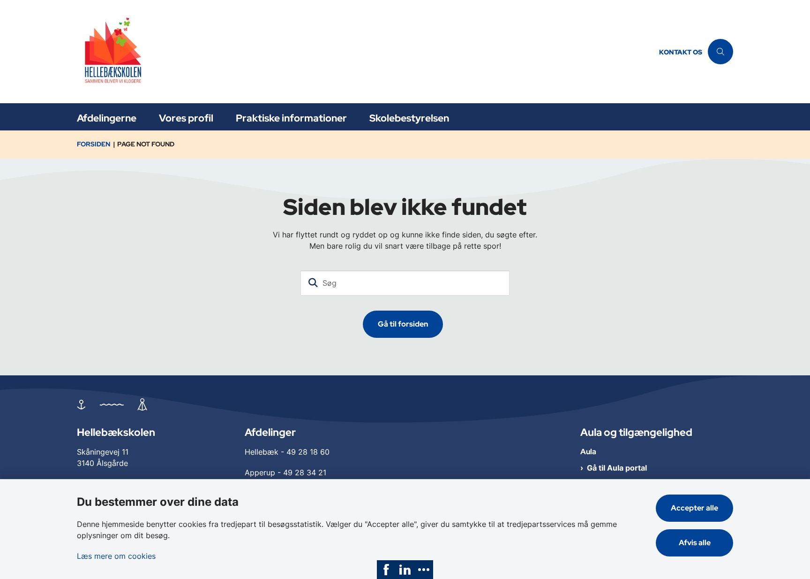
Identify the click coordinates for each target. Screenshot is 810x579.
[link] (386, 569)
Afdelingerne (106, 118)
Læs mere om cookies (116, 556)
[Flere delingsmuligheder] (423, 569)
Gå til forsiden (403, 324)
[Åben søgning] (720, 51)
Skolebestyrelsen (409, 118)
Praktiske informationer (291, 118)
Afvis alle (695, 543)
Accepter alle (694, 508)
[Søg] (313, 283)
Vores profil (186, 118)
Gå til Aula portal (617, 467)
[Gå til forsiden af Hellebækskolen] (365, 51)
